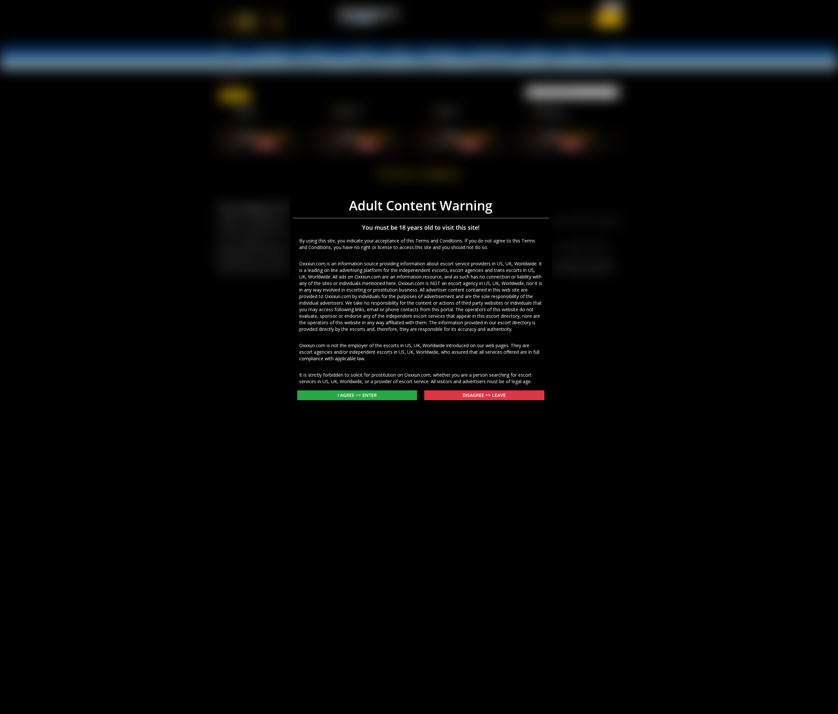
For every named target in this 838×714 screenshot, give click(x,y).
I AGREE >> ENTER (357, 456)
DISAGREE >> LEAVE (484, 456)
